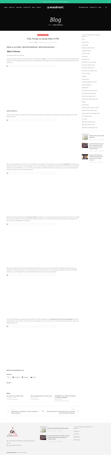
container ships (86, 53)
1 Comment (101, 139)
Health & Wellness (58, 25)
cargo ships (85, 45)
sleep (43, 59)
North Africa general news (89, 93)
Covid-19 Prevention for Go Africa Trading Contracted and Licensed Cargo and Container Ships (58, 437)
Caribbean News (86, 50)
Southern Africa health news (89, 110)
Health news (85, 87)
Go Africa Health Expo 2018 (89, 82)
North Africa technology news (90, 99)
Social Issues (85, 104)
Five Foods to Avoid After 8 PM (15, 396)
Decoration (85, 56)
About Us (84, 36)
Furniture (84, 76)
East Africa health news (88, 67)
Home (49, 25)
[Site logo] (55, 7)
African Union (85, 42)
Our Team (76, 434)
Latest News (76, 439)
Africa (83, 39)
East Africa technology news (89, 70)
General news (85, 79)
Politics (84, 102)
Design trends (85, 59)
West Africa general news (88, 122)
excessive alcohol (32, 217)
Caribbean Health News (88, 48)
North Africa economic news (89, 90)
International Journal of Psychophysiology (61, 319)
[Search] (106, 7)
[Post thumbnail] (85, 137)
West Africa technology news (89, 127)
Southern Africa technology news (91, 113)
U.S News (84, 119)
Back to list (43, 411)
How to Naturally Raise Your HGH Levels (41, 396)
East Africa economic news (89, 62)
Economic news (86, 73)
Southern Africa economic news (90, 107)
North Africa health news (88, 96)
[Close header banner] (109, 1)
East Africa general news (88, 65)
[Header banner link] (55, 1)
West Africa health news (88, 124)
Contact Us (76, 431)
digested (66, 164)
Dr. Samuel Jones (41, 42)
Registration (76, 437)
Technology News (86, 116)
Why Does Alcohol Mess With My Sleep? (57, 428)
